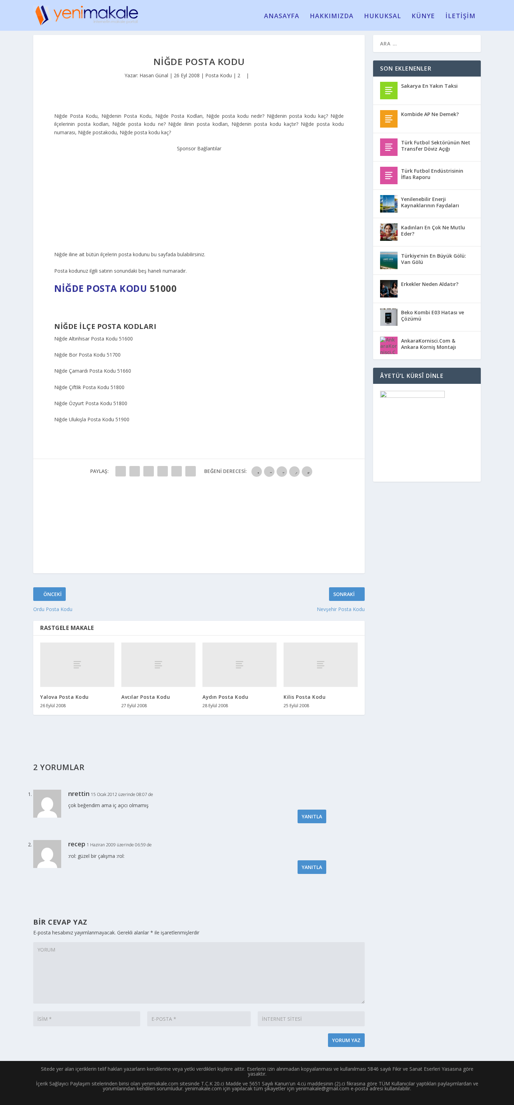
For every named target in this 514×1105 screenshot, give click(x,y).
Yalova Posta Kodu (64, 697)
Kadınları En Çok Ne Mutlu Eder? (433, 230)
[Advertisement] (199, 196)
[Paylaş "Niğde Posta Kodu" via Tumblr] (163, 471)
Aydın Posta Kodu (225, 697)
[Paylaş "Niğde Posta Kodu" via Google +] (149, 471)
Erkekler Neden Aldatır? (429, 284)
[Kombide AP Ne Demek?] (389, 119)
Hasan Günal (154, 75)
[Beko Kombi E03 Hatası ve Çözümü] (389, 317)
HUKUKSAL (382, 16)
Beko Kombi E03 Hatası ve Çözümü (432, 315)
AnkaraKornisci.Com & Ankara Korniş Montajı (428, 343)
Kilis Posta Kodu (305, 697)
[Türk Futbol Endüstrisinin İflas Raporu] (389, 175)
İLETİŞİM (460, 16)
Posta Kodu (218, 75)
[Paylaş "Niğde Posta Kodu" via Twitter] (135, 471)
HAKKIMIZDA (332, 16)
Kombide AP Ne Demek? (430, 114)
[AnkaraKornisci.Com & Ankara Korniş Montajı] (389, 345)
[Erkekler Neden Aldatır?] (389, 288)
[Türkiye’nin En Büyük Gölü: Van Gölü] (389, 260)
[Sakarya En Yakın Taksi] (389, 90)
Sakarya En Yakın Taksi (429, 85)
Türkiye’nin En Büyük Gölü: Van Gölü (433, 258)
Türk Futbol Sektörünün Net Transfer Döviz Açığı (435, 145)
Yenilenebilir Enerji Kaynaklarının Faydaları (430, 202)
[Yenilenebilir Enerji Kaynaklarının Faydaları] (389, 204)
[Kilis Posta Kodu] (321, 665)
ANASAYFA (281, 16)
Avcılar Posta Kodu (145, 697)
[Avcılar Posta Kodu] (158, 665)
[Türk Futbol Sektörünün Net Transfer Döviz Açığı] (389, 147)
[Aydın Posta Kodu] (239, 665)
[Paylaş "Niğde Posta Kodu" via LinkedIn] (191, 471)
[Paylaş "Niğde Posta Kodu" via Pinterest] (177, 471)
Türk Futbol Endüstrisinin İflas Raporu (432, 173)
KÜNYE (423, 16)
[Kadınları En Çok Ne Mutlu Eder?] (389, 232)
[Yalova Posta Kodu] (77, 665)
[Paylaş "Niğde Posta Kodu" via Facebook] (121, 471)
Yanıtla (312, 816)
